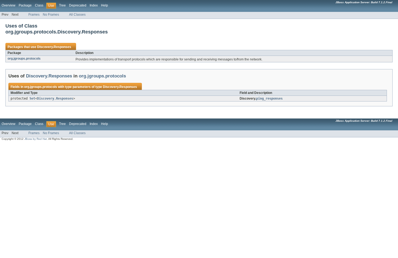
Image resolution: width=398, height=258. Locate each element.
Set (32, 98)
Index (94, 5)
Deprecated (77, 5)
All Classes (77, 14)
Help (104, 5)
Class (39, 5)
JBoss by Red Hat (35, 138)
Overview (8, 5)
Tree (62, 5)
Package (25, 5)
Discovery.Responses (54, 47)
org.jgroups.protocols (24, 58)
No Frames (51, 14)
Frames (34, 14)
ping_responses (269, 98)
